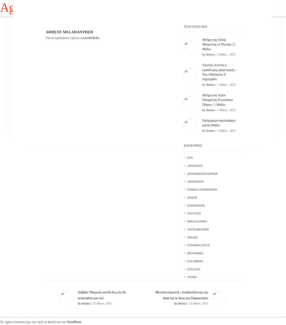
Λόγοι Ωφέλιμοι (198, 229)
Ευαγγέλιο (194, 213)
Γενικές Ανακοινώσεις (202, 189)
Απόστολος (195, 165)
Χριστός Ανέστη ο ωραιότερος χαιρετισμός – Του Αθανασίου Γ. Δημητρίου (219, 72)
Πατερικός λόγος (198, 245)
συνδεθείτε (91, 38)
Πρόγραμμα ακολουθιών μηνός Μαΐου (219, 123)
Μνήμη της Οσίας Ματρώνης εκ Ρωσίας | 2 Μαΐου (218, 44)
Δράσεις (192, 197)
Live (190, 157)
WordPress (74, 322)
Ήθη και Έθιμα (197, 221)
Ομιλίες (192, 237)
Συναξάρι (193, 269)
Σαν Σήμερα (195, 261)
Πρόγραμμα (195, 253)
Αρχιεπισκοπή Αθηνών (202, 173)
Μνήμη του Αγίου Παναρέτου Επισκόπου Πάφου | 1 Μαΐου (217, 99)
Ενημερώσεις (196, 205)
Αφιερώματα (195, 181)
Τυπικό (192, 277)
